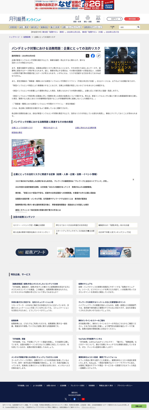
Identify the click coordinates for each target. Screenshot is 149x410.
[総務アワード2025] (32, 256)
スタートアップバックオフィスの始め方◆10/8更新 (75, 232)
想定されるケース (50, 127)
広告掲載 (63, 385)
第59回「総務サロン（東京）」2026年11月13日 (61, 32)
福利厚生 (34, 27)
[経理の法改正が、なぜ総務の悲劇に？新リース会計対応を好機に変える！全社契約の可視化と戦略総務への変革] (74, 9)
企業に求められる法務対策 (85, 127)
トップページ (14, 37)
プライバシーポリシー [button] (88, 407)
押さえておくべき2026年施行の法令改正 (72, 225)
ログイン (114, 18)
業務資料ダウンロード (93, 27)
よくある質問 (37, 385)
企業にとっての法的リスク (22, 127)
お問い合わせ (51, 385)
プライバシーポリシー (125, 385)
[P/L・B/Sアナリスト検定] (114, 256)
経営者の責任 (17, 132)
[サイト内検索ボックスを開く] (138, 27)
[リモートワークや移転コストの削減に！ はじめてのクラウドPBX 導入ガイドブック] (28, 165)
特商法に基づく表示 (106, 385)
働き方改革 (55, 27)
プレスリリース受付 (77, 385)
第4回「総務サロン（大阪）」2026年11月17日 (100, 32)
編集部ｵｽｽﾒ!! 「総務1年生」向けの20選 (113, 225)
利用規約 (92, 385)
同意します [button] (139, 406)
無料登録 (132, 18)
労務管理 (13, 27)
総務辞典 (27, 37)
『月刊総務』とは (22, 385)
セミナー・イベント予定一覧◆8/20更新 (29, 225)
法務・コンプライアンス (71, 27)
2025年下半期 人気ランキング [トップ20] (114, 232)
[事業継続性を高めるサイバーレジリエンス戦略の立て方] (121, 73)
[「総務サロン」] (73, 256)
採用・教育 (23, 27)
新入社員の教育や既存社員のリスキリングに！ (31, 232)
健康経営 (44, 27)
